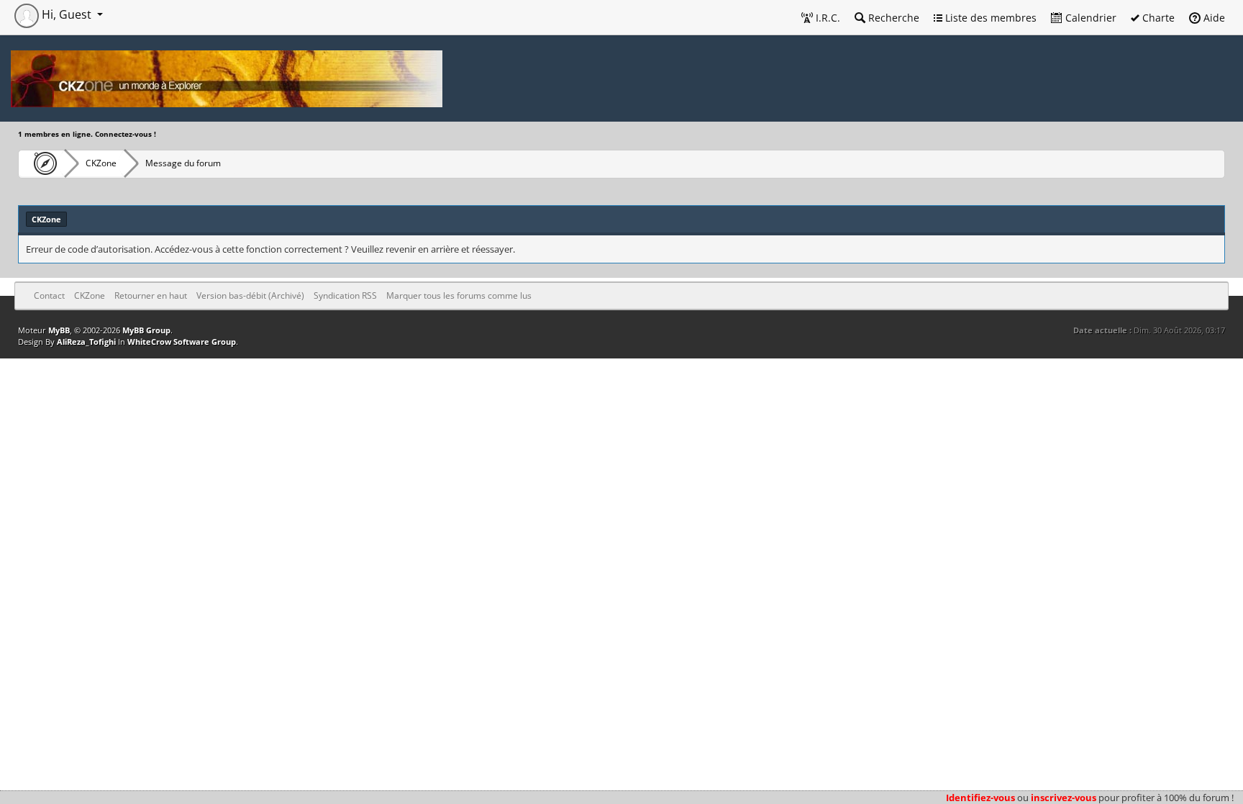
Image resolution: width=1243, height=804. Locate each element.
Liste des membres (989, 17)
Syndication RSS (345, 295)
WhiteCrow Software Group (181, 341)
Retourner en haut (150, 295)
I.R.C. (826, 17)
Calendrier (1089, 17)
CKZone (101, 163)
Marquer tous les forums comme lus (459, 295)
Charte (1157, 17)
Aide (1213, 17)
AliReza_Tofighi (86, 341)
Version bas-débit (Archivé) (250, 295)
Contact (49, 295)
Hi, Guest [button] (66, 14)
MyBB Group (146, 330)
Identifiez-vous (980, 797)
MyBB (59, 330)
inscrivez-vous (1063, 797)
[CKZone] (41, 163)
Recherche (892, 17)
